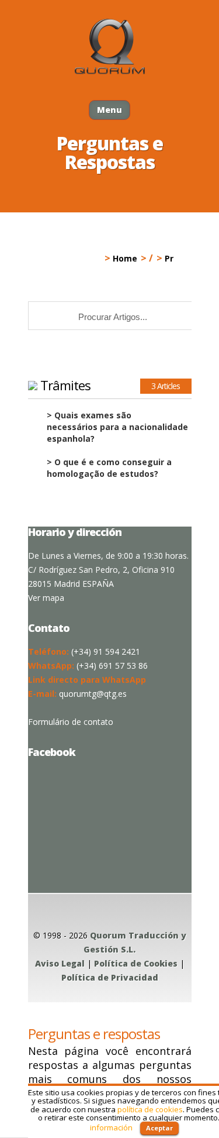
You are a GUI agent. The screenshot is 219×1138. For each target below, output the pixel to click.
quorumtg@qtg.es (93, 693)
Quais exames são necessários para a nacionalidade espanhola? (117, 427)
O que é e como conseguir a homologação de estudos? (109, 467)
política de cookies (150, 1109)
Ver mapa (46, 597)
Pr (169, 258)
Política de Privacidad (109, 977)
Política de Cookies (136, 963)
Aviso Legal (60, 963)
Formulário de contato (70, 721)
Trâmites (65, 385)
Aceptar (159, 1127)
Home (125, 258)
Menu (109, 109)
